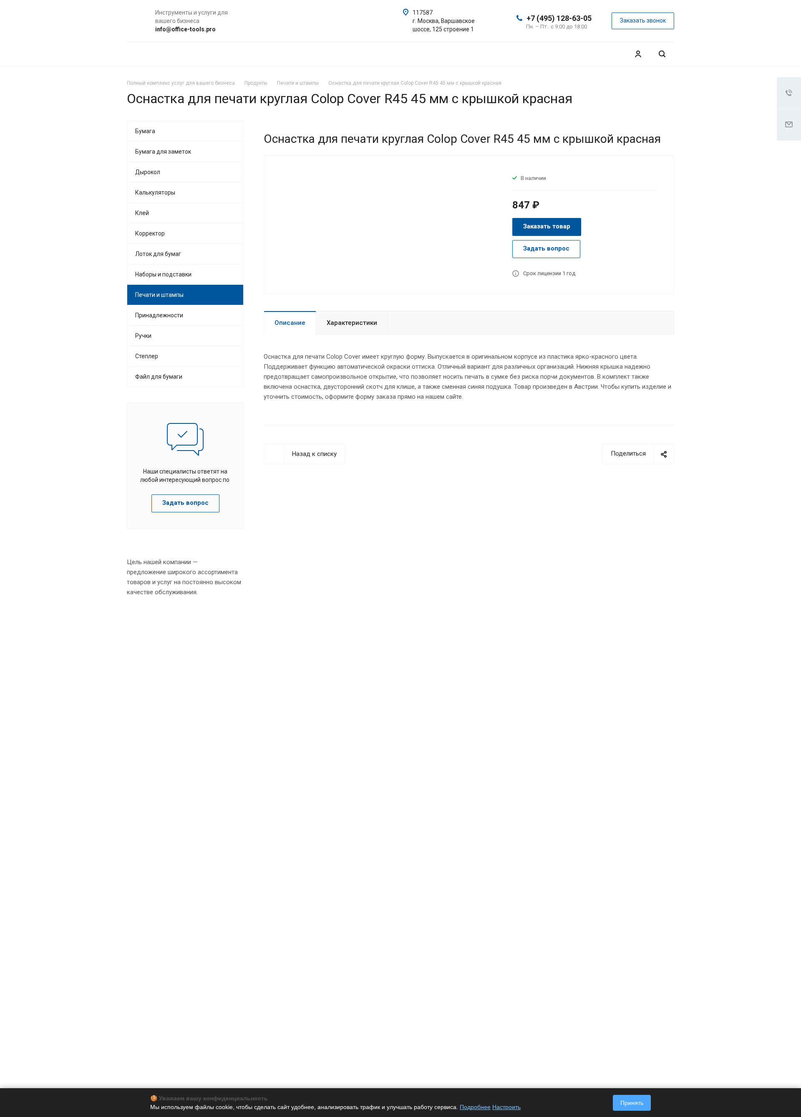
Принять (631, 1102)
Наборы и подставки (163, 274)
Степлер (146, 356)
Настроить (506, 1107)
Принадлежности (159, 315)
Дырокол (147, 172)
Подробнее (475, 1107)
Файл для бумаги (158, 376)
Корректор (150, 233)
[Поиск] (662, 54)
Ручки (143, 335)
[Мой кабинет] (638, 54)
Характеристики (352, 323)
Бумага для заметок (163, 151)
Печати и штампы (159, 294)
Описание (290, 323)
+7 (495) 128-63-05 (559, 18)
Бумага (145, 131)
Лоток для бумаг (158, 254)
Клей (142, 213)
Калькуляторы (155, 192)
